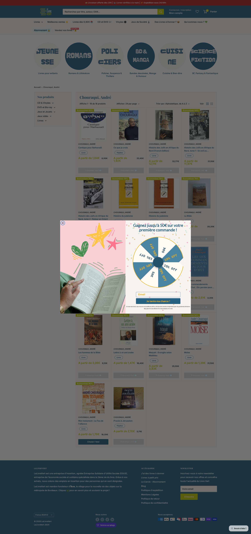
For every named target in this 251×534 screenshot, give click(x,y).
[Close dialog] (63, 223)
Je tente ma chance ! (158, 301)
